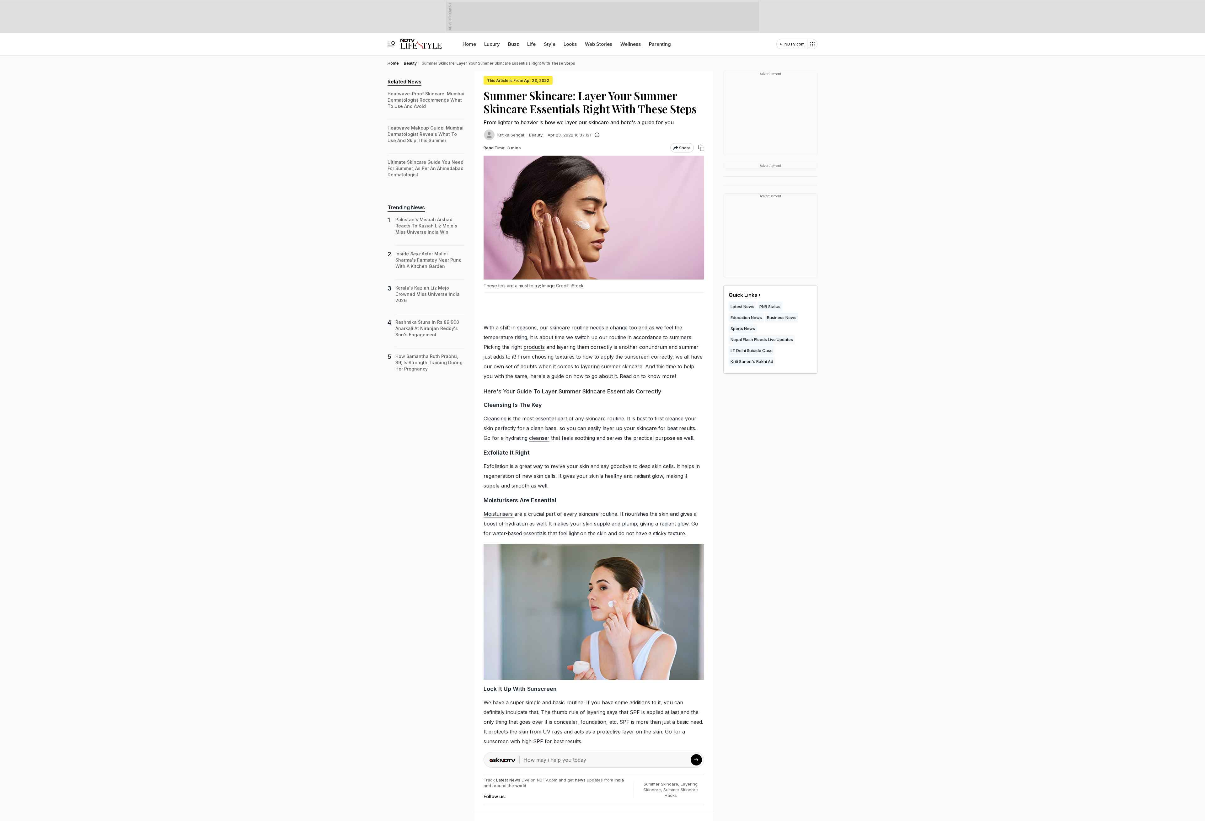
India (619, 779)
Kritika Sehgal (510, 134)
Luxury (492, 44)
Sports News (743, 328)
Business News (781, 317)
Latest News (508, 779)
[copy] (701, 148)
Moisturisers (499, 514)
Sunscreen (542, 688)
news (580, 779)
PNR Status (769, 306)
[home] (421, 41)
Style (549, 44)
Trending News (406, 207)
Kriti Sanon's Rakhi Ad (752, 361)
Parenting (660, 44)
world (520, 785)
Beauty (536, 134)
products (534, 347)
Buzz (513, 44)
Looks (570, 44)
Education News (746, 317)
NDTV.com (795, 44)
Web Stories (598, 44)
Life (531, 44)
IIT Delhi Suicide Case (752, 350)
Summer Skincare (661, 783)
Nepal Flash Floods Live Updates (762, 339)
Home (469, 44)
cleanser (539, 438)
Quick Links (743, 295)
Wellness (630, 44)
